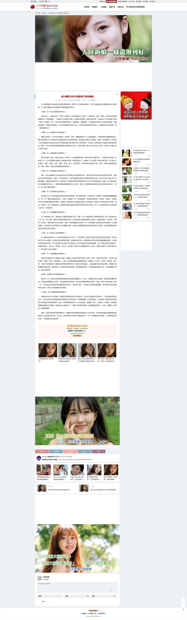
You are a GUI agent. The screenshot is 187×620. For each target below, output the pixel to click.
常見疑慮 (138, 1)
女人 (84, 451)
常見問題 (145, 1)
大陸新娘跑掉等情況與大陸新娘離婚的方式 (43, 479)
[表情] (114, 591)
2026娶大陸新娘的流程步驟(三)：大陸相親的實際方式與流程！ (141, 197)
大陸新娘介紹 (51, 456)
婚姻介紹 (112, 7)
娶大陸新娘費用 (122, 1)
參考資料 (152, 1)
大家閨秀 (56, 451)
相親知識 (102, 1)
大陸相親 (103, 7)
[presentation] (107, 467)
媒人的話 (131, 1)
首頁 (38, 13)
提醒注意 (121, 7)
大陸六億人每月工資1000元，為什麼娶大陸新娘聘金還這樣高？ (77, 479)
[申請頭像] (115, 577)
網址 (93, 596)
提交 (43, 601)
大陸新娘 (86, 7)
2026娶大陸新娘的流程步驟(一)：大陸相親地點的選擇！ (141, 215)
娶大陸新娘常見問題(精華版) (135, 7)
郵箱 (66, 596)
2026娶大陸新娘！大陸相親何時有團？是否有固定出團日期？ (141, 188)
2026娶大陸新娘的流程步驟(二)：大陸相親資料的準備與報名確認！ (141, 206)
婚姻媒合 (95, 7)
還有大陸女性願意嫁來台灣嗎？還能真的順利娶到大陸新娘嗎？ (87, 361)
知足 (98, 451)
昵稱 (39, 596)
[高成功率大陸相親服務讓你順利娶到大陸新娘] (136, 106)
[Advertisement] (93, 77)
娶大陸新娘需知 (111, 1)
